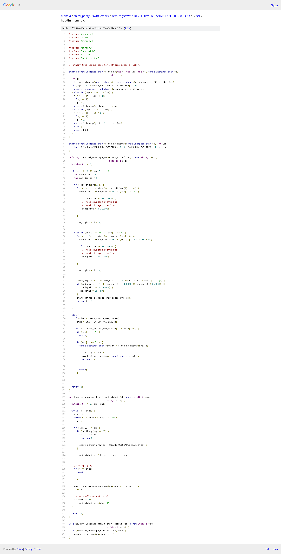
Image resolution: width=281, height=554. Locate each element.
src (198, 16)
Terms (37, 549)
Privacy (28, 549)
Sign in (274, 5)
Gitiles (19, 549)
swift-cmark (100, 16)
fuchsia (66, 16)
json (275, 548)
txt (267, 548)
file (127, 28)
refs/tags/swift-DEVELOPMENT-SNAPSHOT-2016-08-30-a (151, 16)
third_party (82, 16)
